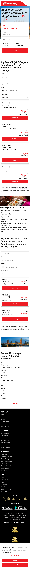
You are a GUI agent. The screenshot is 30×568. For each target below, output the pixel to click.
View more (15, 403)
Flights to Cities (19, 513)
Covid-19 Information (6, 489)
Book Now (15, 117)
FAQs (2, 482)
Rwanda (3, 370)
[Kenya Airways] (4, 499)
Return (17, 43)
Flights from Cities (9, 517)
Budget (2, 87)
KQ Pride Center (5, 421)
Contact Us (3, 477)
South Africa (4, 365)
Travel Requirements (6, 486)
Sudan (3, 391)
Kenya (2, 362)
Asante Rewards (5, 417)
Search (15, 51)
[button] (10, 28)
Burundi (3, 393)
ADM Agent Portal (5, 442)
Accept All (15, 565)
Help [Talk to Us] (5, 479)
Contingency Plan (5, 468)
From (4, 32)
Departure (5, 43)
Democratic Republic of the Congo (10, 367)
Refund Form (4, 491)
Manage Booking (5, 433)
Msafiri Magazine (5, 426)
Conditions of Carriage (6, 456)
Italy (2, 385)
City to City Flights (21, 515)
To (3, 38)
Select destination (8, 40)
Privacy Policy (4, 454)
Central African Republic (8, 380)
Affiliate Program (5, 438)
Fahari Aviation (4, 424)
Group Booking (4, 435)
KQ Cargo (3, 419)
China (2, 396)
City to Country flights (15, 519)
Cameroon (4, 378)
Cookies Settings (15, 555)
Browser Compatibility (6, 461)
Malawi (3, 388)
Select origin (6, 34)
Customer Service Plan (6, 466)
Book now (15, 288)
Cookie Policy (4, 463)
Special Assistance (5, 445)
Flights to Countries (10, 513)
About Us (3, 414)
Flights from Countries (19, 517)
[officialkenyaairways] (14, 499)
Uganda (3, 372)
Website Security (5, 459)
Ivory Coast (4, 375)
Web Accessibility (5, 470)
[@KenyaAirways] (9, 499)
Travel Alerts (4, 484)
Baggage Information (6, 447)
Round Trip (6, 25)
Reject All (15, 560)
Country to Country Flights (9, 515)
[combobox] (16, 77)
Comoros (3, 398)
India (2, 383)
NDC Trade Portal (5, 440)
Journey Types (4, 94)
